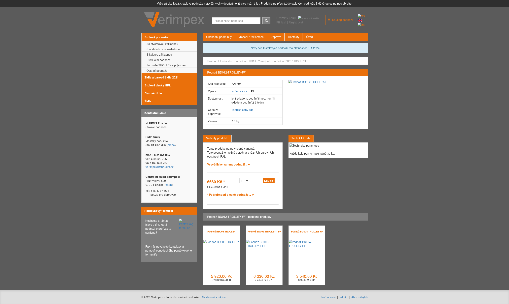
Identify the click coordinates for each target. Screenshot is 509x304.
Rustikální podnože (158, 60)
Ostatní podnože (156, 71)
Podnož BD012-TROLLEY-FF (292, 61)
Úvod (210, 61)
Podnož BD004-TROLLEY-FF (307, 231)
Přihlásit (281, 22)
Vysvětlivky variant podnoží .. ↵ (228, 164)
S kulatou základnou (158, 54)
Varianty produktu (217, 138)
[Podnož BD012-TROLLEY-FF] (326, 82)
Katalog (342, 20)
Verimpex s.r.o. (240, 91)
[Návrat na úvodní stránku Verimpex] (175, 19)
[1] (266, 20)
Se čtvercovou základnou (161, 44)
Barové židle (153, 93)
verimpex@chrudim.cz (160, 167)
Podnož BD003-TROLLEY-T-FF (264, 231)
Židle (148, 101)
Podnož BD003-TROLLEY (221, 231)
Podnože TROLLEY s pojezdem (166, 65)
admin (343, 297)
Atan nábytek (359, 297)
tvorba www (328, 297)
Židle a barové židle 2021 (162, 77)
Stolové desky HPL (158, 85)
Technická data (301, 138)
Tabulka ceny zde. (242, 110)
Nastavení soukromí (214, 297)
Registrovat (296, 22)
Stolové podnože (156, 37)
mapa (171, 145)
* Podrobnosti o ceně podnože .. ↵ (230, 195)
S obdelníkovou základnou (162, 49)
